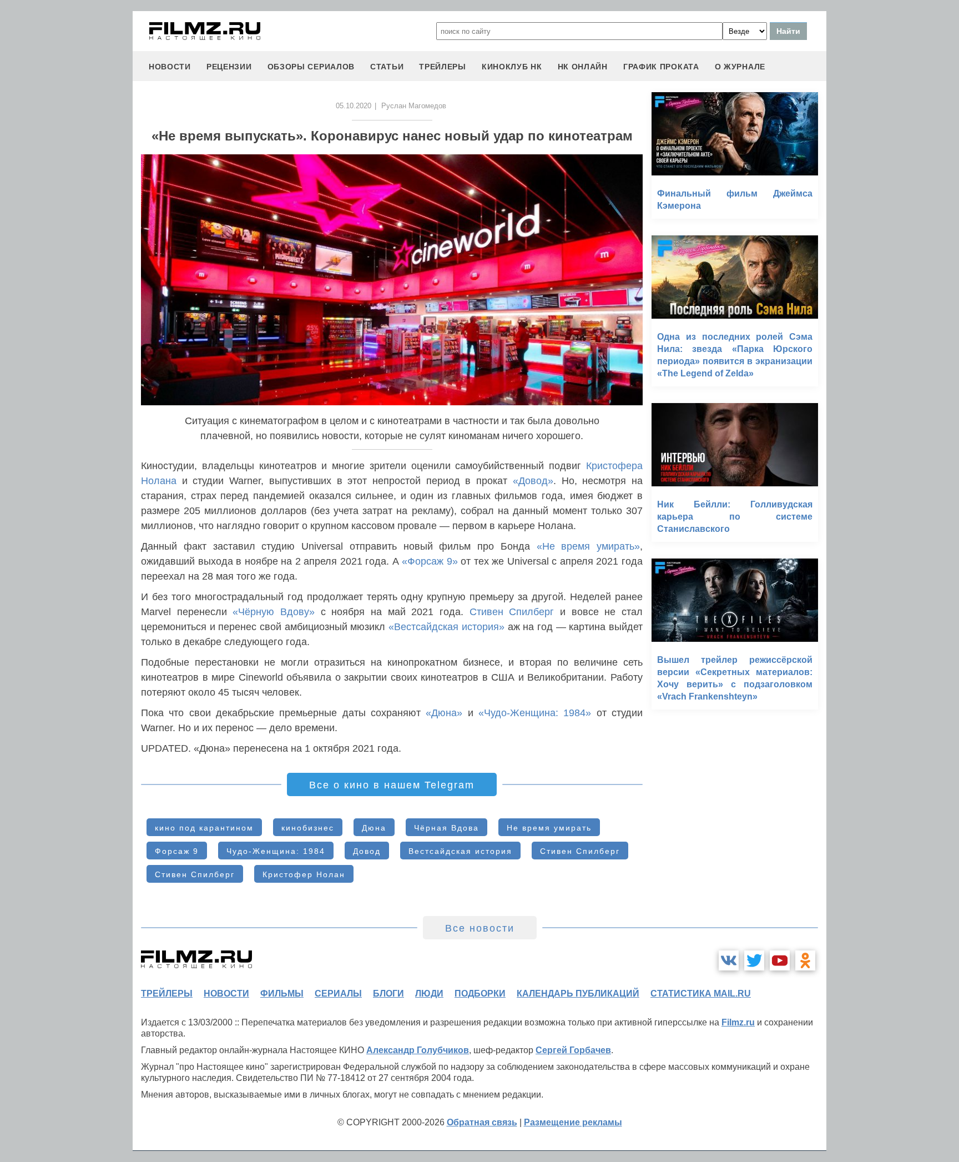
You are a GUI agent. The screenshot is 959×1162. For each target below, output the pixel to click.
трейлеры (442, 66)
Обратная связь (482, 1122)
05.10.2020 (353, 106)
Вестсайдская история (460, 851)
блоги (388, 993)
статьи (386, 66)
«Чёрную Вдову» (274, 611)
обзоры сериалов (311, 66)
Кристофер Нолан (304, 874)
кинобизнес (307, 827)
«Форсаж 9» (430, 561)
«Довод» (533, 480)
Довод (367, 851)
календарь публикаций (578, 993)
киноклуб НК (512, 66)
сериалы (338, 993)
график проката (661, 66)
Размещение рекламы (573, 1122)
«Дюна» (444, 712)
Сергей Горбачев (573, 1050)
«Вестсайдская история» (446, 626)
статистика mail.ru (700, 993)
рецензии (229, 66)
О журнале (740, 66)
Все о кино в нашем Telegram (392, 785)
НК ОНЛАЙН (583, 66)
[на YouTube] (780, 960)
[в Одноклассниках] (805, 960)
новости (170, 66)
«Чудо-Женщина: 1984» (534, 712)
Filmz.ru (738, 1022)
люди (429, 993)
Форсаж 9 (177, 851)
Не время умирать (549, 827)
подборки (480, 993)
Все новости (479, 928)
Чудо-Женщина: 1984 (275, 851)
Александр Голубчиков (417, 1050)
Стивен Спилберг (512, 611)
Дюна (374, 827)
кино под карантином (204, 827)
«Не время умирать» (588, 546)
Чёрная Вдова (446, 827)
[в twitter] (754, 960)
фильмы (282, 993)
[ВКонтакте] (729, 960)
